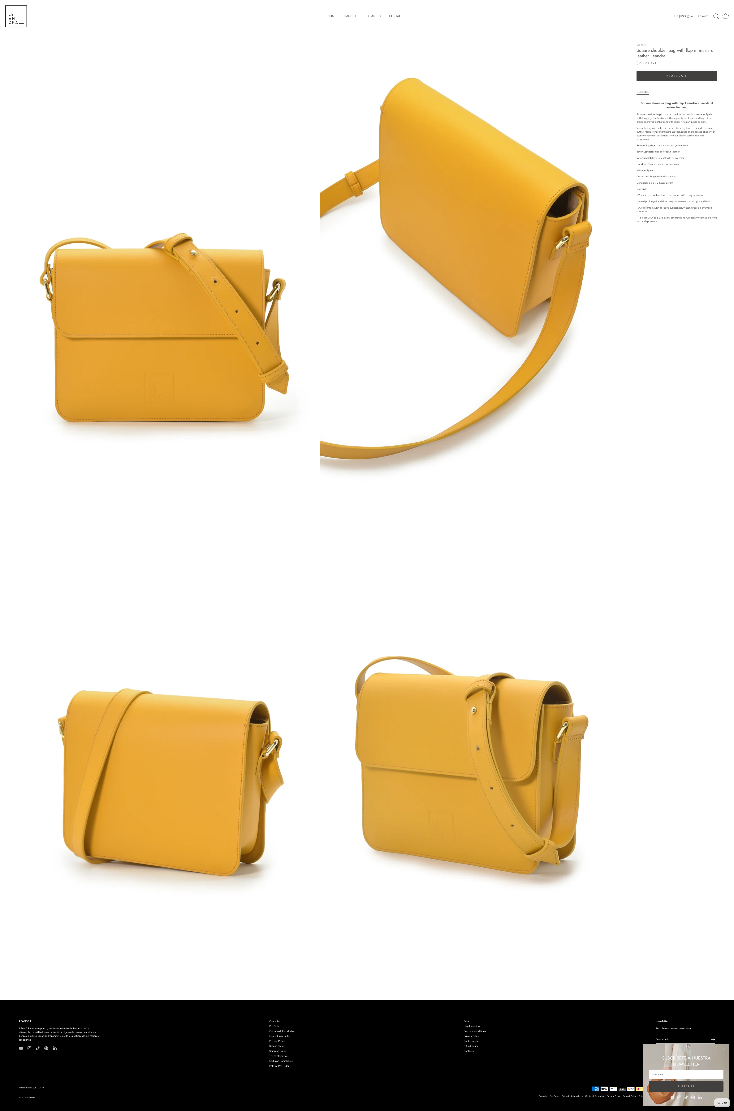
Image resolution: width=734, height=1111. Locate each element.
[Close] (724, 1049)
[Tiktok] (686, 1097)
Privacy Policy (277, 1041)
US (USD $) (681, 16)
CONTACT (396, 16)
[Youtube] (672, 1097)
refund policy (471, 1046)
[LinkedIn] (700, 1097)
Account (702, 16)
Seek (466, 1021)
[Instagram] (679, 1097)
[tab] (645, 92)
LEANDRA (375, 16)
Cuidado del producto (281, 1031)
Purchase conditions (475, 1031)
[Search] (716, 16)
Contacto (274, 1021)
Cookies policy (472, 1041)
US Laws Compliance (281, 1061)
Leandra (641, 44)
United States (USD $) (30, 1088)
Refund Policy (277, 1046)
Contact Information (280, 1036)
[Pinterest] (693, 1097)
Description (643, 92)
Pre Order (274, 1026)
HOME (331, 16)
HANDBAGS (352, 16)
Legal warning (472, 1026)
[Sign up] (713, 1039)
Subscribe (686, 1086)
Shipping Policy (278, 1051)
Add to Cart (677, 76)
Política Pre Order (279, 1066)
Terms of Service (278, 1056)
